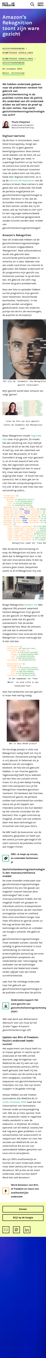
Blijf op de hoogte (23, 1217)
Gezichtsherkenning (13, 48)
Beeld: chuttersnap (13, 72)
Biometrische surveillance (17, 52)
